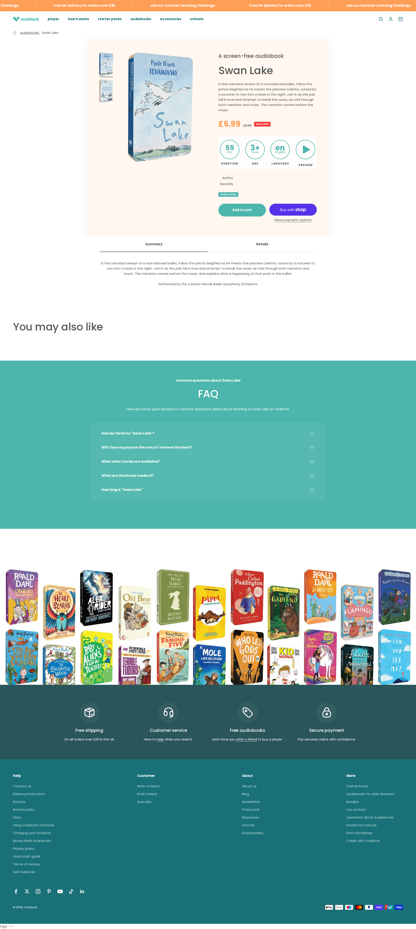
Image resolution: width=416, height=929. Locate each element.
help (160, 739)
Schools (248, 825)
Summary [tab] (153, 244)
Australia (144, 801)
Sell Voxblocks (24, 872)
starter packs (110, 19)
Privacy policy (23, 848)
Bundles (352, 801)
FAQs (17, 817)
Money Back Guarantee (32, 840)
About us (249, 786)
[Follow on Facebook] (16, 891)
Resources (250, 817)
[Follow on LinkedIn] (82, 891)
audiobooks (140, 19)
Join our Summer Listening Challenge (168, 5)
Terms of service (26, 864)
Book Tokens (147, 794)
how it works (78, 19)
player (53, 19)
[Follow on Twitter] (27, 891)
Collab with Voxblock (363, 840)
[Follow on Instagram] (38, 891)
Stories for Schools (361, 825)
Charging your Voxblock (32, 833)
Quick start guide (27, 856)
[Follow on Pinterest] (49, 891)
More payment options (293, 220)
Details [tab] (262, 244)
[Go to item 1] (106, 64)
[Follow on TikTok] (71, 891)
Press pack (250, 809)
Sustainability (252, 833)
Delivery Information (29, 794)
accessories (170, 19)
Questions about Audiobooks (369, 817)
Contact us (22, 786)
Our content (356, 809)
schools (197, 19)
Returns (19, 801)
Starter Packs (357, 786)
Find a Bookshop (359, 833)
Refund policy (24, 809)
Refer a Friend (148, 786)
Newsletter (251, 801)
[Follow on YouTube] (60, 891)
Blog (245, 794)
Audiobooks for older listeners (370, 794)
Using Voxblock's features (33, 825)
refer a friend (246, 739)
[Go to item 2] (106, 91)
